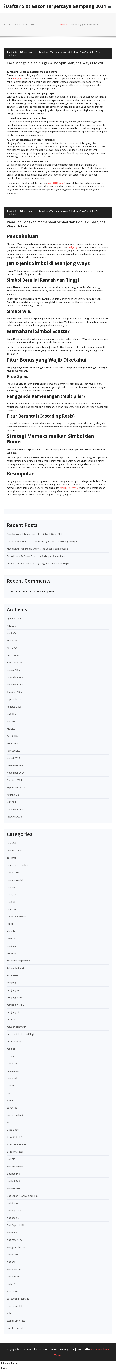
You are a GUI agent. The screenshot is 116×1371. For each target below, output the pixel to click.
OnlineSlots (94, 52)
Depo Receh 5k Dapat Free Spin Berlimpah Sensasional (36, 556)
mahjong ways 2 (15, 1004)
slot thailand (13, 1276)
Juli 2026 (11, 625)
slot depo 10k (14, 1210)
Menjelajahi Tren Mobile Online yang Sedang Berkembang (37, 548)
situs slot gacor (15, 1151)
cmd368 (11, 901)
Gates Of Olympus (17, 916)
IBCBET (11, 923)
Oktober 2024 (14, 780)
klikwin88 (11, 953)
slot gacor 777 (14, 1239)
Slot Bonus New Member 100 (22, 1195)
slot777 (11, 1283)
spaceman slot (14, 1305)
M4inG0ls (12, 52)
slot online (12, 1254)
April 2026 (12, 647)
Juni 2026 (12, 633)
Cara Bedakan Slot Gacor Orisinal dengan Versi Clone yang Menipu (42, 541)
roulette (11, 1085)
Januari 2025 (13, 758)
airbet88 (11, 843)
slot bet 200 (13, 1181)
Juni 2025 (12, 721)
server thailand (15, 1114)
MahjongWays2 (63, 52)
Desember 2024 (15, 765)
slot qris (11, 1261)
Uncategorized (29, 52)
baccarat (11, 857)
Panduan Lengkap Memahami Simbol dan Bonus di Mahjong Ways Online (56, 224)
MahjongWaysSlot (80, 52)
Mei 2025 (12, 728)
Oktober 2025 (14, 691)
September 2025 (16, 699)
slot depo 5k (13, 1217)
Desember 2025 (15, 677)
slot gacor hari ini (16, 1247)
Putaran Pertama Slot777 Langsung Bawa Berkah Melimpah (38, 563)
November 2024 (15, 772)
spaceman (12, 1291)
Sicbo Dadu (13, 1129)
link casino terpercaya (18, 960)
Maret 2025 (13, 743)
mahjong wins (14, 1012)
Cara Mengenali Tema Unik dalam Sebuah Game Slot (34, 533)
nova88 (11, 1056)
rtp (8, 1092)
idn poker (12, 931)
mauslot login (14, 1041)
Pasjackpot (13, 1070)
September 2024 (16, 787)
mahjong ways (14, 997)
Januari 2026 (13, 669)
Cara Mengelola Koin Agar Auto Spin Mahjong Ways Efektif (55, 63)
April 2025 (12, 735)
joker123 (11, 938)
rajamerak (12, 1078)
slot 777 (11, 1159)
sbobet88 (12, 1107)
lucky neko (12, 975)
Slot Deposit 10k (15, 1225)
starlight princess (16, 1320)
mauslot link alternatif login (21, 1034)
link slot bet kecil (15, 968)
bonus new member (17, 865)
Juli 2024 (11, 802)
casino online (13, 872)
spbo (9, 1313)
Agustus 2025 (14, 706)
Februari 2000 (14, 816)
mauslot (11, 1019)
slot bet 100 (13, 1173)
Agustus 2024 (14, 794)
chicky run (12, 894)
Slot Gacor (12, 1232)
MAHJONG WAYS (56, 182)
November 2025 (15, 684)
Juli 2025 (11, 713)
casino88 (11, 887)
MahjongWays (48, 52)
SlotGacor (11, 55)
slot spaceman (14, 1269)
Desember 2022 (15, 809)
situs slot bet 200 (16, 1144)
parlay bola (12, 1063)
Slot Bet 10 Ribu (15, 1166)
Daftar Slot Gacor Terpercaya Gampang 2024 (56, 6)
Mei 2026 (12, 640)
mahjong (17, 78)
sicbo (9, 1122)
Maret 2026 (13, 655)
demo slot (12, 909)
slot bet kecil (13, 1188)
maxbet (11, 1048)
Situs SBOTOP (14, 1136)
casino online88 (15, 879)
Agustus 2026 (14, 618)
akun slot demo (15, 850)
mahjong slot (14, 990)
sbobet (10, 1100)
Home (63, 24)
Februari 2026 (14, 662)
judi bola (11, 945)
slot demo (12, 1203)
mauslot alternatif (16, 1026)
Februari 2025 (14, 750)
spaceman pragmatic (18, 1298)
